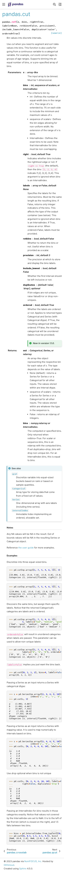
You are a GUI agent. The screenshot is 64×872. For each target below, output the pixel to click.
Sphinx (22, 868)
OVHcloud (9, 865)
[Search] (54, 4)
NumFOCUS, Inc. (33, 861)
